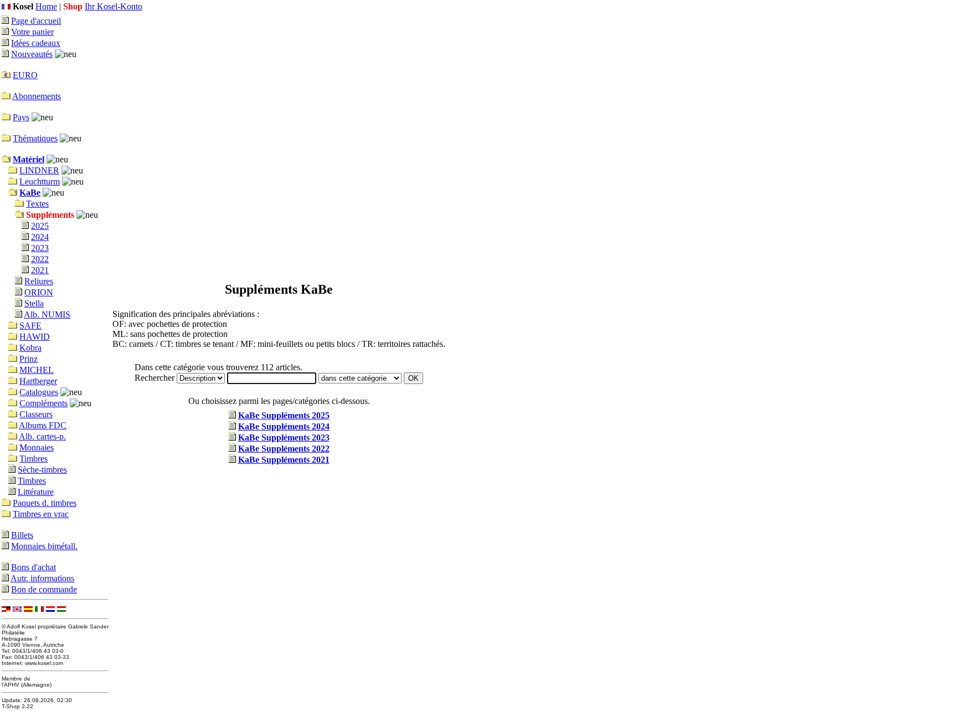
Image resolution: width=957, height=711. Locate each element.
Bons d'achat (33, 567)
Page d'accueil (36, 20)
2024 (40, 237)
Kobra (30, 347)
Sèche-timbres (42, 469)
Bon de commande (44, 589)
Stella (34, 303)
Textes (37, 203)
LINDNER (39, 170)
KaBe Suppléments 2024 (284, 426)
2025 (40, 226)
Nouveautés (32, 54)
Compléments (43, 403)
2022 (40, 259)
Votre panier (32, 32)
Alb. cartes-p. (42, 436)
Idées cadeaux (35, 43)
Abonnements (36, 96)
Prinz (28, 359)
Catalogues (38, 392)
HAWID (34, 336)
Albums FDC (42, 425)
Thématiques (35, 138)
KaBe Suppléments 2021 (284, 459)
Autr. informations (42, 578)
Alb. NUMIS (47, 314)
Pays (21, 117)
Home (46, 6)
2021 (40, 270)
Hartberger (38, 381)
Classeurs (36, 414)
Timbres (33, 458)
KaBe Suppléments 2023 (284, 437)
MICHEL (36, 370)
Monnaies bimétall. (44, 546)
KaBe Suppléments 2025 (284, 415)
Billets (22, 535)
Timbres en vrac (41, 514)
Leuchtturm (39, 181)
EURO (25, 75)
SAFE (30, 325)
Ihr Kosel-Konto (113, 6)
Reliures (38, 281)
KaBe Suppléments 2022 (284, 448)
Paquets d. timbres (44, 503)
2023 (40, 248)
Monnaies (36, 447)
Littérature (36, 492)
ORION (38, 292)
